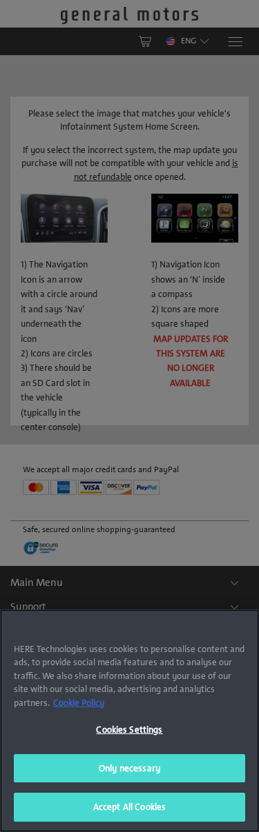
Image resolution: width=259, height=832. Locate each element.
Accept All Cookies (129, 807)
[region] (129, 720)
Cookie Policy (78, 703)
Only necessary (129, 768)
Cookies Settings (129, 729)
